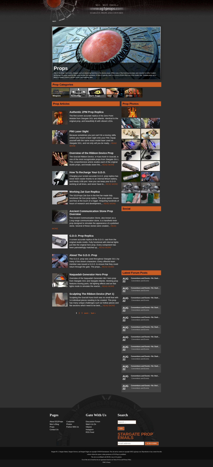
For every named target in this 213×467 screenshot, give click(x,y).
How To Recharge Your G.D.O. (87, 172)
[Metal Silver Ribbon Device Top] (151, 138)
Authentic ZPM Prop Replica (86, 112)
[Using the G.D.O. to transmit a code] (151, 181)
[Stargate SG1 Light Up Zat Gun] (151, 149)
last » (93, 313)
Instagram (90, 430)
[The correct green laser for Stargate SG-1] (151, 127)
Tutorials (69, 17)
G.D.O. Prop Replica (81, 235)
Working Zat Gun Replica (84, 191)
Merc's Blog (54, 424)
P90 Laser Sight (79, 131)
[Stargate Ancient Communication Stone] (131, 160)
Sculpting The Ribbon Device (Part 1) (91, 293)
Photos (74, 11)
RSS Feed (90, 432)
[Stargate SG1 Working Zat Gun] (131, 149)
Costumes (62, 21)
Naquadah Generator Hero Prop (88, 274)
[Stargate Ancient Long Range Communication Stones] (151, 160)
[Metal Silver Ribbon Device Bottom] (131, 138)
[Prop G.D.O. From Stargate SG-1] (131, 170)
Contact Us (54, 430)
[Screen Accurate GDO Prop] (151, 170)
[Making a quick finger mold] (131, 203)
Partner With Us (72, 427)
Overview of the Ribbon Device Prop (91, 153)
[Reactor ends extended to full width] (151, 192)
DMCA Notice (106, 462)
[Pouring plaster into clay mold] (151, 203)
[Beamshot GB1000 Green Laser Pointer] (131, 127)
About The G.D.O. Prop (83, 255)
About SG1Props (56, 422)
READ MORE (108, 165)
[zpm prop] (131, 117)
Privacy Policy (127, 459)
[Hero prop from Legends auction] (131, 181)
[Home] (53, 3)
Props (54, 16)
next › (86, 313)
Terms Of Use (117, 459)
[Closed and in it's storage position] (131, 192)
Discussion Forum (93, 422)
